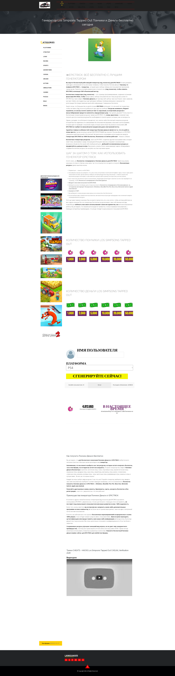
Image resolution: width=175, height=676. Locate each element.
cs (83, 660)
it (69, 660)
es (66, 660)
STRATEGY (82, 3)
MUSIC (117, 7)
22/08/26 (130, 385)
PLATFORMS (71, 3)
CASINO (91, 7)
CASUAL (129, 3)
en (79, 660)
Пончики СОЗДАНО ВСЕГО (88, 409)
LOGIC (91, 3)
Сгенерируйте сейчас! (97, 376)
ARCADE (62, 7)
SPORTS (108, 3)
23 (83, 385)
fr (72, 660)
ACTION (71, 7)
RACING (100, 3)
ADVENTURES (119, 3)
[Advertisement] (54, 143)
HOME (62, 3)
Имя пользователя (97, 350)
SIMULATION (81, 7)
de (75, 660)
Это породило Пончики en (117, 412)
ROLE (108, 7)
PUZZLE (100, 7)
